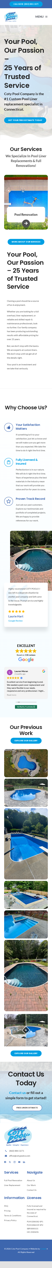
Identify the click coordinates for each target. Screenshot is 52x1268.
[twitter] (10, 1162)
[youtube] (19, 1162)
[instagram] (15, 1162)
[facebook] (5, 1162)
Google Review (15, 620)
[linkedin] (24, 1162)
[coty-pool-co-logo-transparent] (11, 12)
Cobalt (43, 1249)
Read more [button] (7, 695)
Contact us (17, 1093)
